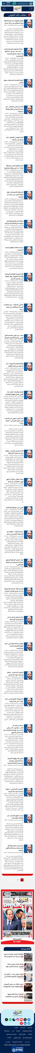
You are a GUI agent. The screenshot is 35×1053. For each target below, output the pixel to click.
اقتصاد (30, 1034)
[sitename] (17, 1013)
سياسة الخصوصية (17, 1042)
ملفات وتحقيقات (27, 1031)
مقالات (9, 1037)
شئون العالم (22, 1034)
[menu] (31, 9)
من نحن (27, 1042)
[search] (4, 9)
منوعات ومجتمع (12, 1034)
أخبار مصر (22, 1027)
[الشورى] (17, 8)
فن (13, 1031)
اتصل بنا (8, 1042)
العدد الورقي (17, 1037)
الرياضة (18, 1031)
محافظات (7, 1031)
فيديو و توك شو (27, 1037)
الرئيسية (30, 1027)
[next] (13, 879)
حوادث (16, 1027)
